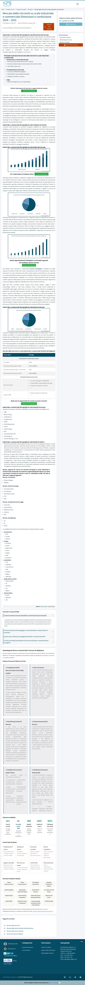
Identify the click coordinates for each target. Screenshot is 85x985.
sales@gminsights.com (70, 959)
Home (2, 9)
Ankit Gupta (43, 606)
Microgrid (30, 9)
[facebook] (75, 977)
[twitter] (70, 977)
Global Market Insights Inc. (10, 977)
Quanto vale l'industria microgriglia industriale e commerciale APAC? (25, 636)
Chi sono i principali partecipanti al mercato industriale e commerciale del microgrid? (26, 642)
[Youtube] (80, 977)
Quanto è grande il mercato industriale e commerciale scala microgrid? (25, 615)
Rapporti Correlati (64, 42)
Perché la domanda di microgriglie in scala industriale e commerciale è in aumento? (26, 631)
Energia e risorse (10, 9)
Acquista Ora (72, 24)
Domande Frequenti (65, 37)
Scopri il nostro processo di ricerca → (43, 911)
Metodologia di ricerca (66, 40)
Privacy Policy (53, 982)
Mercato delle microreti (13, 925)
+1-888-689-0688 (70, 953)
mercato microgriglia (35, 269)
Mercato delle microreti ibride (15, 931)
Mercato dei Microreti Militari (15, 934)
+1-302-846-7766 (68, 955)
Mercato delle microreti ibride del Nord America (20, 928)
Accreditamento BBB (18, 826)
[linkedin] (64, 977)
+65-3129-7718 (68, 957)
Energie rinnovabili (21, 9)
